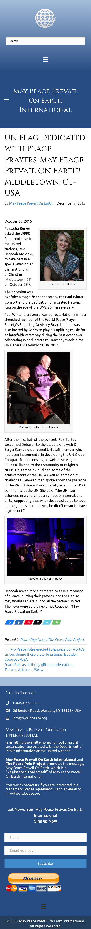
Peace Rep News (33, 640)
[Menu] (45, 59)
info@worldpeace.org (30, 718)
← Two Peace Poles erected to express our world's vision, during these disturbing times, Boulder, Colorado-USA (44, 654)
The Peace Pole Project (66, 640)
